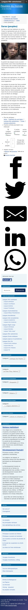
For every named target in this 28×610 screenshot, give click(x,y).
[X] (15, 190)
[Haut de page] (25, 607)
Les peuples (6, 520)
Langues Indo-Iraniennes (10, 322)
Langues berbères (8, 306)
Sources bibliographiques (10, 568)
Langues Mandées (8, 329)
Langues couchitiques (9, 303)
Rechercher (21, 290)
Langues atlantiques (9, 326)
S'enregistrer (6, 511)
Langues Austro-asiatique (10, 343)
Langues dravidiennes (9, 315)
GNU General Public (11, 605)
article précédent (17, 130)
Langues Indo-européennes (11, 318)
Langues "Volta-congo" (9, 331)
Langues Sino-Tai (8, 341)
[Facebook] (15, 167)
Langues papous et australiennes (12, 339)
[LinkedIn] (15, 236)
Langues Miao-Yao (8, 345)
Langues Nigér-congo (9, 325)
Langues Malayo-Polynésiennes (12, 312)
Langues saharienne (9, 123)
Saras (5, 119)
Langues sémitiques (9, 301)
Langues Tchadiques (9, 308)
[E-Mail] (15, 213)
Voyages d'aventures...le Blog (11, 560)
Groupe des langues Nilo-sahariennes (21, 142)
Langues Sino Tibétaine (10, 347)
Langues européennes (9, 320)
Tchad (22, 121)
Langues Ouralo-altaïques (10, 336)
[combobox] (9, 290)
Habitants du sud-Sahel (16, 119)
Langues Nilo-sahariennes (11, 121)
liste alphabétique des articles (11, 525)
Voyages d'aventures (9, 557)
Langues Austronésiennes (10, 311)
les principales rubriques (10, 522)
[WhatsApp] (15, 259)
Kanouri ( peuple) (7, 143)
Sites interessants (8, 571)
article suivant (24, 130)
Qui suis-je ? (6, 509)
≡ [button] (26, 1)
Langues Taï (7, 350)
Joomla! (3, 603)
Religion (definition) (11, 427)
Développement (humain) (13, 450)
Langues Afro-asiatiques (10, 299)
